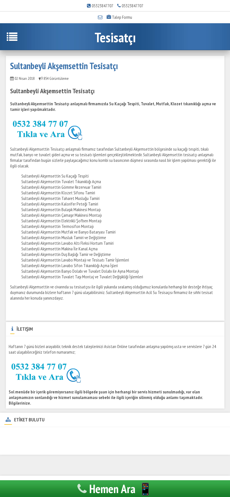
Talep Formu (121, 17)
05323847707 (102, 5)
